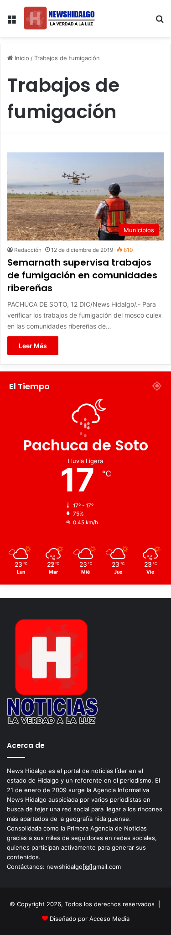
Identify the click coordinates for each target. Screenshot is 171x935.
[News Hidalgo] (59, 18)
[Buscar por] (159, 22)
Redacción (27, 249)
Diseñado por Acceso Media (90, 918)
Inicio (21, 58)
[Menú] (11, 22)
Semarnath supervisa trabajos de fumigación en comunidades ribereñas (82, 275)
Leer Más (33, 346)
